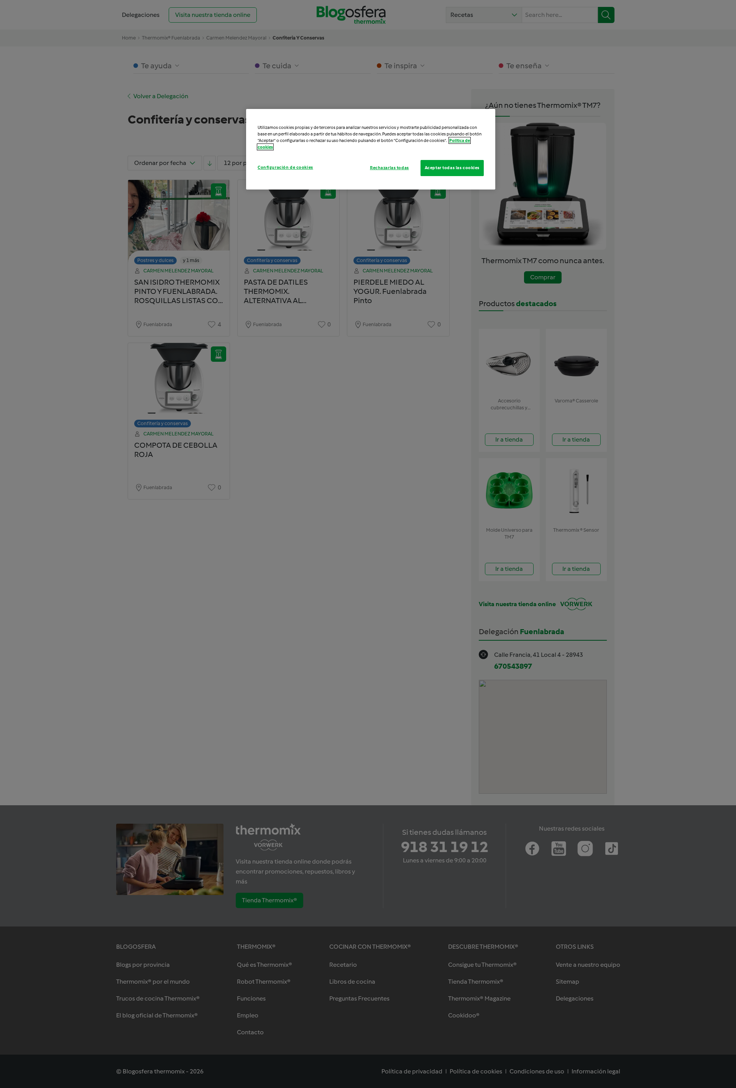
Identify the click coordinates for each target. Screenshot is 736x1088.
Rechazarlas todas (389, 167)
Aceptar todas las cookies (452, 167)
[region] (370, 149)
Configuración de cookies (285, 167)
